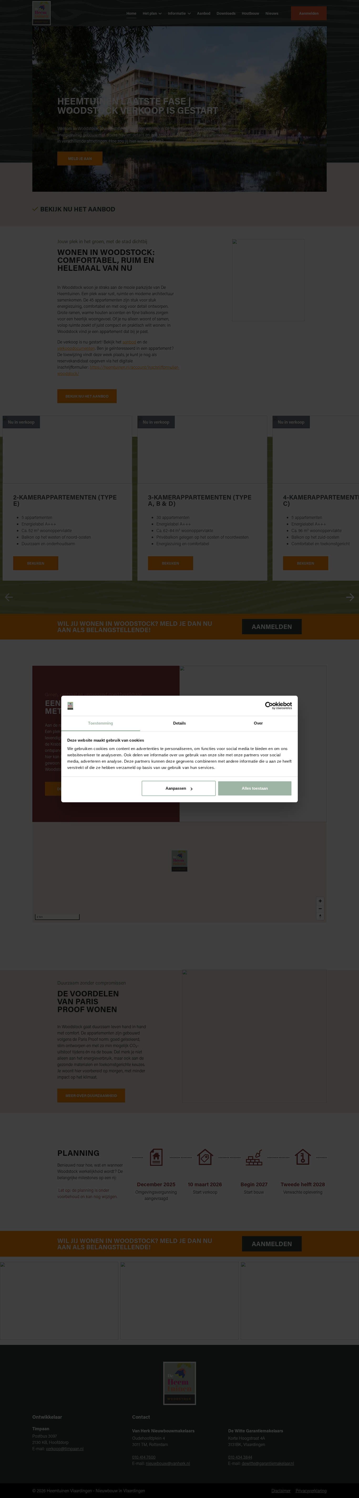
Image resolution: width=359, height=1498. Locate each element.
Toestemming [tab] (100, 723)
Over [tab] (258, 723)
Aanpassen (176, 788)
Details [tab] (179, 723)
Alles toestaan (255, 788)
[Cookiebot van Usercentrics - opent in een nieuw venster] (269, 706)
